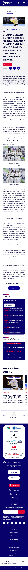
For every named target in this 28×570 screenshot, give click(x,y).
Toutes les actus (9, 305)
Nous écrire (14, 478)
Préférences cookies (14, 544)
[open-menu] (24, 3)
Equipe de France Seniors (11, 11)
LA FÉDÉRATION (14, 529)
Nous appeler (14, 472)
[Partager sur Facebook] (10, 68)
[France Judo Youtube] (12, 522)
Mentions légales (14, 552)
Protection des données (14, 547)
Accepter (23, 567)
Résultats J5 (14, 288)
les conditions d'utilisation (16, 517)
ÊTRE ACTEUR (14, 536)
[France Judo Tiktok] (20, 522)
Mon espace (16, 485)
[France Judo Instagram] (16, 522)
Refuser (4, 567)
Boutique (15, 494)
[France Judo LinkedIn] (23, 522)
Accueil (4, 9)
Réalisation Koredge (14, 555)
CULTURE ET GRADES (14, 539)
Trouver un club (15, 490)
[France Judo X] (8, 522)
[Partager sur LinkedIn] (18, 68)
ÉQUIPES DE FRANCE (14, 532)
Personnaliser (14, 567)
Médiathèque (15, 497)
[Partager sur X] (14, 68)
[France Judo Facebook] (4, 522)
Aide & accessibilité (14, 550)
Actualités (11, 9)
